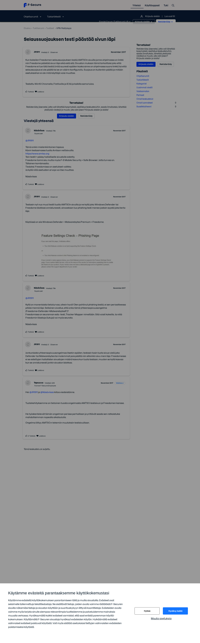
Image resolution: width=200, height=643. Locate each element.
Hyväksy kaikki (175, 611)
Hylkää (147, 611)
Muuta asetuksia (161, 618)
